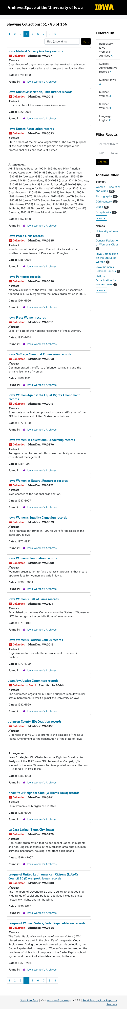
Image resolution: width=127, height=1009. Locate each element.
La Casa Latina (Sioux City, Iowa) (31, 829)
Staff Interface (29, 1000)
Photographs (106, 196)
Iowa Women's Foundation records (32, 558)
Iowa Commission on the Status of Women (107, 257)
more (100, 218)
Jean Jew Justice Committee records (33, 680)
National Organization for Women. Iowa (106, 280)
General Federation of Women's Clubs (107, 244)
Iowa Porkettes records (24, 276)
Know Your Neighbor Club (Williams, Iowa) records (43, 793)
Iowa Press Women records (27, 317)
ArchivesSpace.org (59, 1000)
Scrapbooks (105, 212)
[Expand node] (124, 17)
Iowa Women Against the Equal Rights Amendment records (44, 397)
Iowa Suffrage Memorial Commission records (39, 354)
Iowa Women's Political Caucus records (35, 640)
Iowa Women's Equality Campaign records (37, 517)
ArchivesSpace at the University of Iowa (45, 7)
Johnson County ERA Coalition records (34, 721)
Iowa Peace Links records (25, 236)
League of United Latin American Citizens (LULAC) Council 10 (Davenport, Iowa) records (43, 876)
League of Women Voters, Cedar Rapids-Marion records (46, 923)
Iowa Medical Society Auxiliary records (35, 51)
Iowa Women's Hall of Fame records (33, 599)
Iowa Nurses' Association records (31, 129)
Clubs (101, 206)
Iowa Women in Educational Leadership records (41, 440)
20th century (106, 201)
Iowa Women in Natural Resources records (38, 480)
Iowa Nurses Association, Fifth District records (40, 92)
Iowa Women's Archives (42, 81)
